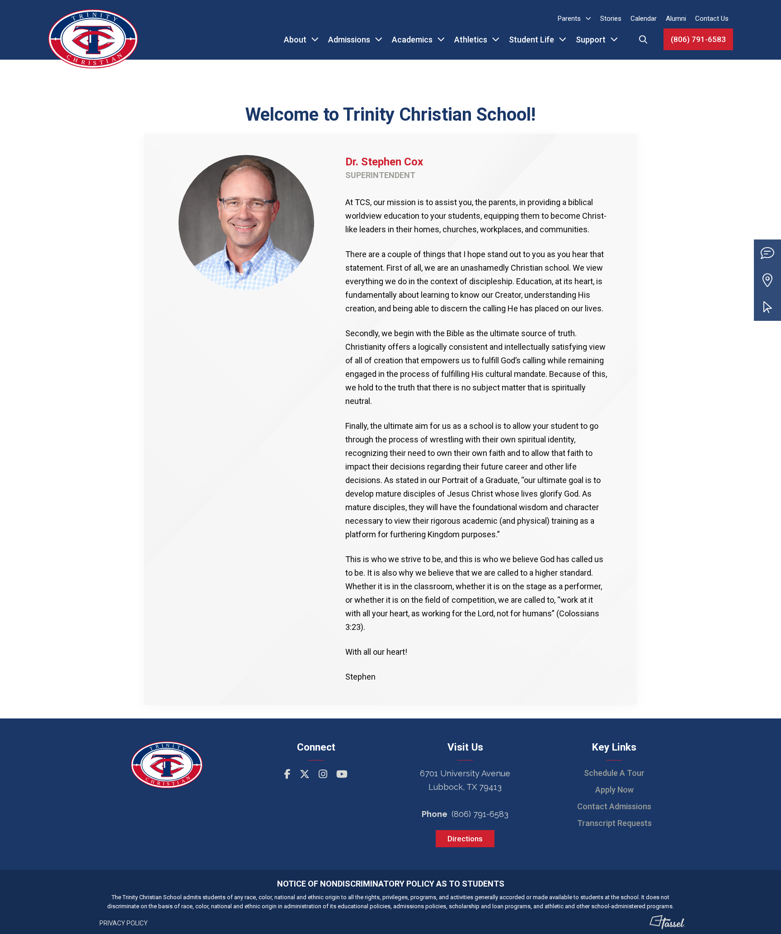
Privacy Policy (123, 923)
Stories (610, 18)
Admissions (349, 39)
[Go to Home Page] (93, 30)
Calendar (643, 18)
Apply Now (614, 789)
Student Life (531, 39)
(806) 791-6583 (698, 39)
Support (591, 39)
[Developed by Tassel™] (667, 922)
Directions (465, 838)
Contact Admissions (614, 806)
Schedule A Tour (614, 773)
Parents (569, 18)
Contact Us (712, 18)
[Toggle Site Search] (643, 39)
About (295, 39)
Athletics (470, 39)
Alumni (676, 18)
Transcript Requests (614, 823)
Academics (412, 39)
